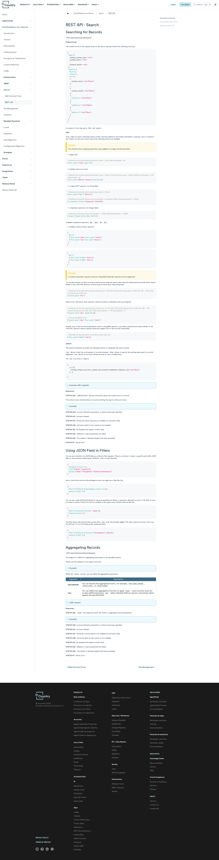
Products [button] (24, 4)
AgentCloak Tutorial (158, 705)
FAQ (152, 770)
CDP (113, 693)
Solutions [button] (38, 4)
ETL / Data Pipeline (119, 742)
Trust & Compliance (157, 777)
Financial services (81, 754)
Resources (154, 754)
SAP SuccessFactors (82, 831)
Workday (77, 849)
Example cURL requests (79, 385)
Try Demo (185, 5)
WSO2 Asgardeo (118, 773)
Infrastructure (117, 779)
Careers (153, 801)
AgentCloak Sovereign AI (84, 731)
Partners (153, 785)
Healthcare (78, 758)
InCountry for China (82, 709)
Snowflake (116, 731)
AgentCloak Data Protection (85, 724)
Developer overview (158, 701)
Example (73, 406)
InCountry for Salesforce (84, 713)
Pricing (153, 789)
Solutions (78, 742)
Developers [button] (68, 4)
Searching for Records (167, 18)
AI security (78, 719)
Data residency (79, 697)
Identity (115, 764)
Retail (76, 762)
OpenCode (78, 801)
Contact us (154, 805)
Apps (76, 807)
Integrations (80, 776)
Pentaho (115, 758)
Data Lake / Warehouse (120, 716)
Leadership (154, 808)
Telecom (77, 769)
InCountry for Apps (82, 701)
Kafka (114, 750)
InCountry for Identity (83, 705)
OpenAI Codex (80, 797)
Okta (114, 769)
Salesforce (78, 827)
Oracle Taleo (79, 823)
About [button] (94, 4)
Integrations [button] (53, 4)
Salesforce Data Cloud (121, 698)
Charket (77, 816)
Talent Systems (80, 838)
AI (74, 781)
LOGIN (173, 5)
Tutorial (153, 724)
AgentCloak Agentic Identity (85, 728)
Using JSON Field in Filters (169, 22)
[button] (17, 21)
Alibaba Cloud (117, 784)
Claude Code (79, 790)
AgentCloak (154, 697)
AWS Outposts (118, 788)
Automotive (78, 747)
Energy (77, 751)
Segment (115, 701)
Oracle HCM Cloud (82, 820)
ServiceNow (79, 835)
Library (153, 767)
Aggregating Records (167, 25)
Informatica (116, 746)
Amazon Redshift (119, 720)
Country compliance (158, 782)
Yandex (115, 791)
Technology (78, 766)
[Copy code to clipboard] (153, 53)
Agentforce (78, 786)
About (152, 796)
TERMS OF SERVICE (43, 842)
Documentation (156, 709)
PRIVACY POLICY (42, 837)
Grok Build (78, 793)
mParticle (116, 705)
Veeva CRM (78, 846)
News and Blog (156, 763)
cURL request (75, 602)
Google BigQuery (119, 728)
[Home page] (68, 13)
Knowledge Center (157, 758)
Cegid (76, 812)
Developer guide (157, 743)
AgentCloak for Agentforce (85, 735)
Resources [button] (82, 4)
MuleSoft (116, 754)
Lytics (114, 709)
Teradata (115, 735)
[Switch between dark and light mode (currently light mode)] (215, 4)
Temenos (77, 842)
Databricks (116, 724)
